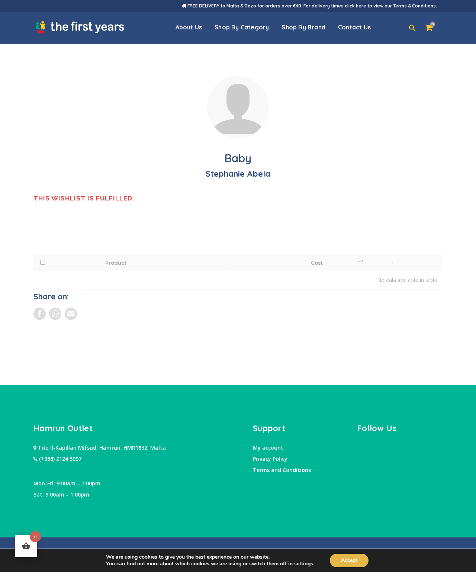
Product (115, 263)
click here (355, 6)
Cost (317, 263)
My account (268, 447)
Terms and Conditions (282, 469)
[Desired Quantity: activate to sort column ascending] (361, 262)
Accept (349, 560)
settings (303, 563)
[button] (412, 28)
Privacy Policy (270, 458)
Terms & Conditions (414, 6)
